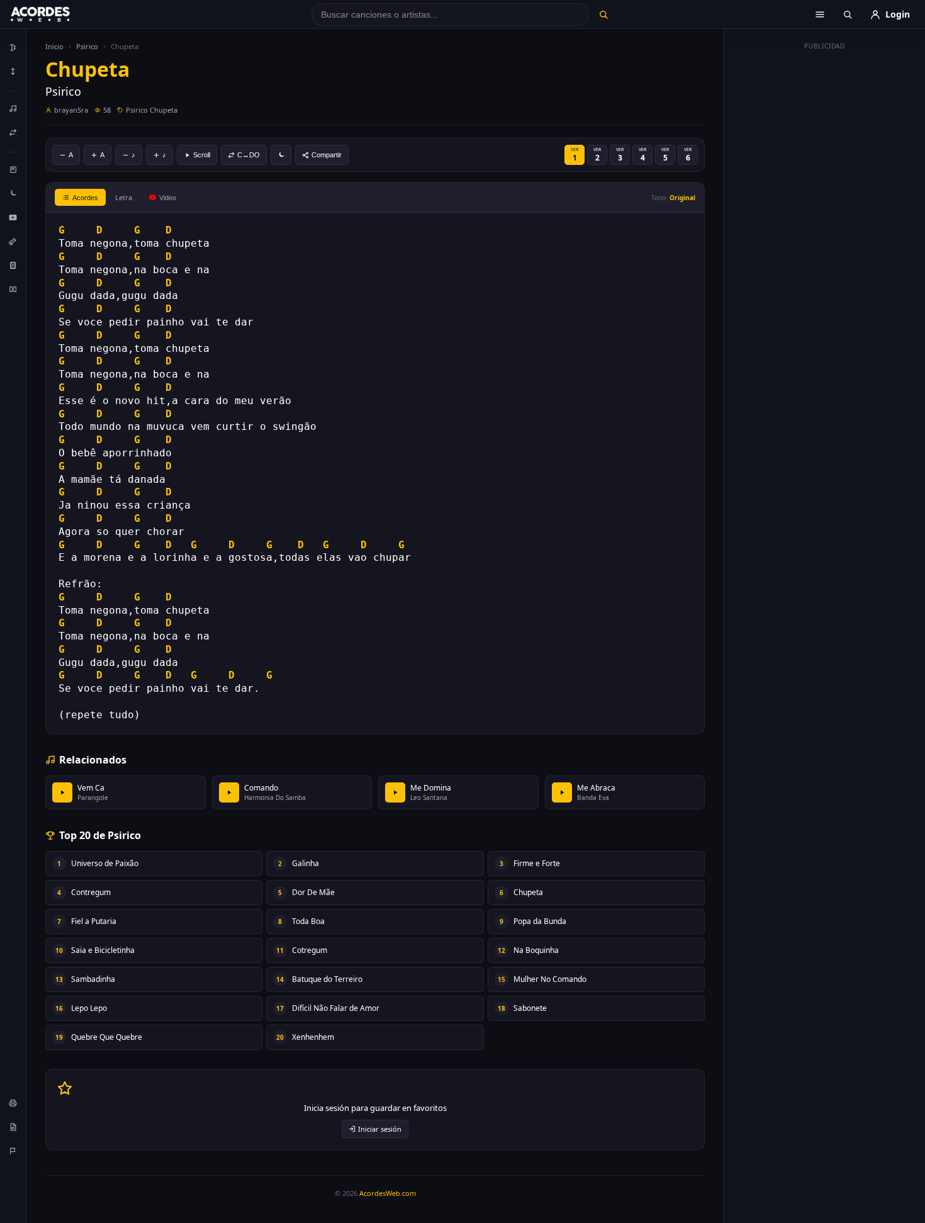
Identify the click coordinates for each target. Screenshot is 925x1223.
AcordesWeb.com (387, 1193)
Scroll (201, 155)
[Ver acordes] (13, 265)
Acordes (85, 197)
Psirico (87, 46)
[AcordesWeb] (56, 14)
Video (167, 197)
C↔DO (248, 155)
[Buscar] (603, 14)
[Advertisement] (825, 244)
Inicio (54, 46)
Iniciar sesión (379, 1129)
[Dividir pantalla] (13, 289)
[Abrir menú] (820, 14)
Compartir (326, 155)
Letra (123, 197)
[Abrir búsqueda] (848, 14)
